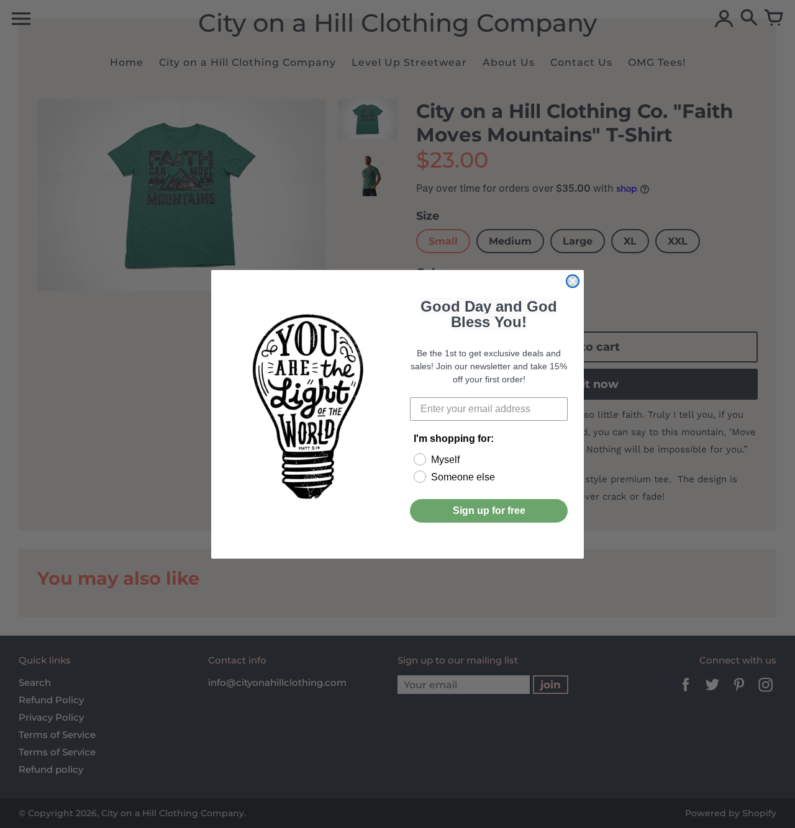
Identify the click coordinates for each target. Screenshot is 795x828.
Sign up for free (489, 510)
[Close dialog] (572, 281)
